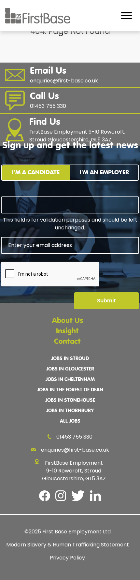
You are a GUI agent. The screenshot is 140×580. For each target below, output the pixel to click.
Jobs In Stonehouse (70, 400)
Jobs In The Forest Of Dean (70, 390)
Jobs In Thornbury (70, 410)
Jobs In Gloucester (70, 369)
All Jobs (70, 421)
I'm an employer (104, 172)
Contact (67, 341)
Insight (67, 331)
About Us (67, 321)
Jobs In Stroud (70, 358)
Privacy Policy (67, 557)
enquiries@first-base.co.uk (75, 450)
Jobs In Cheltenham (70, 379)
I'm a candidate (36, 172)
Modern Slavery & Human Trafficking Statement (67, 544)
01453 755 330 (74, 437)
